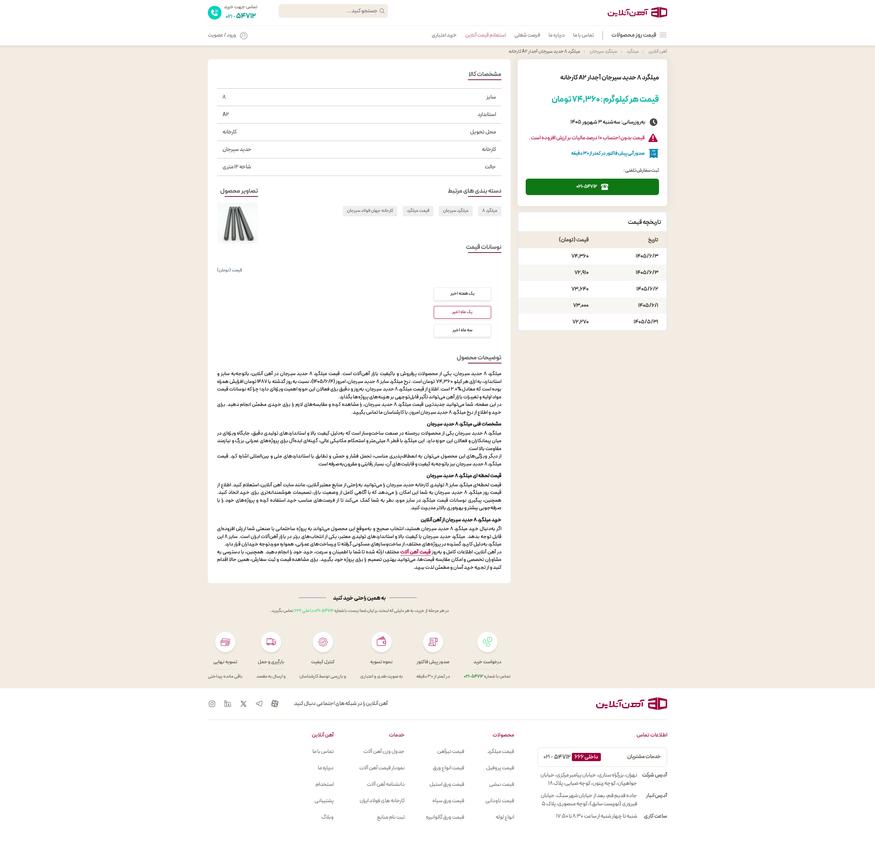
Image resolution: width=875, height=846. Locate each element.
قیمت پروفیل (500, 768)
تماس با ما (583, 35)
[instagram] (212, 704)
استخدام (324, 784)
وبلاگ (327, 817)
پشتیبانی (324, 801)
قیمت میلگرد (418, 210)
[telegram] (259, 704)
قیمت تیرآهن (450, 751)
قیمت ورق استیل (446, 784)
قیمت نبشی (501, 784)
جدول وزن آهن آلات (384, 751)
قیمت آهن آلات (415, 552)
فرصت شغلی (527, 35)
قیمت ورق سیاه (448, 801)
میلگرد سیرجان (603, 51)
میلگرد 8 (489, 210)
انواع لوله (505, 817)
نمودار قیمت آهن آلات (382, 768)
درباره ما (557, 35)
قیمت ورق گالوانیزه (445, 817)
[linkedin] (228, 704)
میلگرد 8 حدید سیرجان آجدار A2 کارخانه (544, 51)
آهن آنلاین (657, 51)
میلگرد (632, 51)
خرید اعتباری (444, 35)
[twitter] (243, 704)
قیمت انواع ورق (448, 768)
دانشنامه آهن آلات (386, 784)
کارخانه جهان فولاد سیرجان (370, 210)
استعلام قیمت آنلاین (485, 35)
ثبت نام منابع (391, 817)
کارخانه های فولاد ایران (382, 801)
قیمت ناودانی (499, 801)
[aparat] (275, 704)
